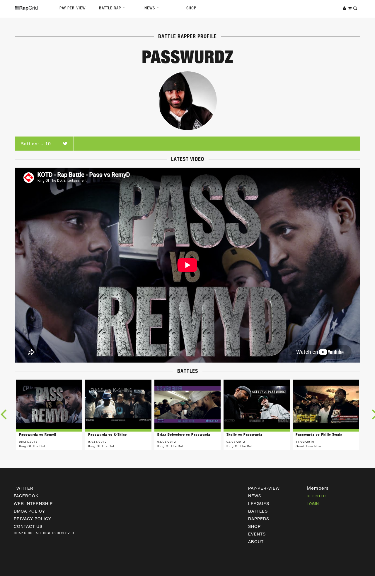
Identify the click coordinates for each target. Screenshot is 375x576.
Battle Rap (110, 8)
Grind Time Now (308, 446)
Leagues (258, 503)
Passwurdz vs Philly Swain (319, 434)
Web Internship (33, 503)
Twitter (23, 488)
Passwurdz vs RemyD (38, 434)
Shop (191, 8)
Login (313, 503)
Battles (258, 510)
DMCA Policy (29, 510)
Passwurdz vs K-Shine (107, 434)
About (256, 541)
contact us (28, 526)
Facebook (26, 495)
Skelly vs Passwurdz (244, 434)
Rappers (258, 518)
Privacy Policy (32, 518)
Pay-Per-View (72, 8)
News (150, 8)
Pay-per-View (264, 488)
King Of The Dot (32, 446)
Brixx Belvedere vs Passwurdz (183, 434)
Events (257, 533)
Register (316, 496)
